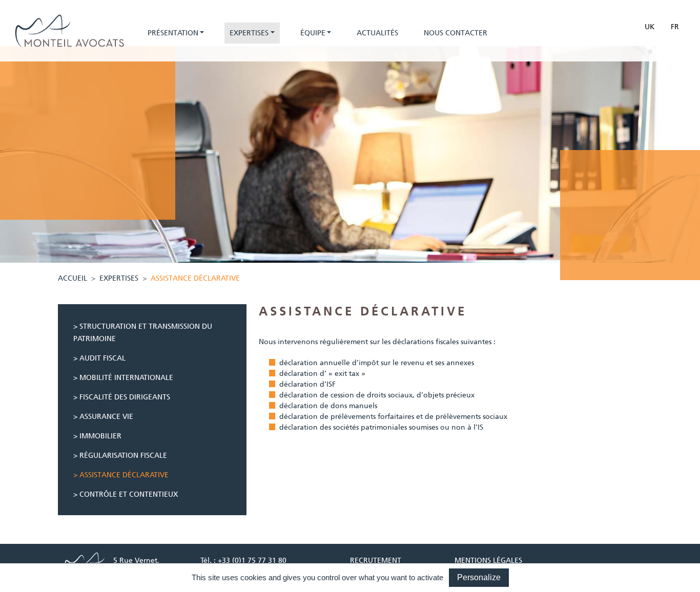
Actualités (377, 32)
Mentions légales (488, 560)
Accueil (72, 278)
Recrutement (375, 560)
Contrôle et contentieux (128, 494)
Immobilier (100, 435)
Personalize (479, 577)
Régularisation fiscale (123, 455)
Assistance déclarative (124, 474)
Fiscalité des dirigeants (124, 396)
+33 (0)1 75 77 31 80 (252, 560)
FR (675, 26)
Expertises (249, 32)
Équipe (312, 32)
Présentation (173, 32)
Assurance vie (106, 416)
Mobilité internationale (126, 377)
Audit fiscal (102, 358)
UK (649, 26)
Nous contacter (455, 32)
